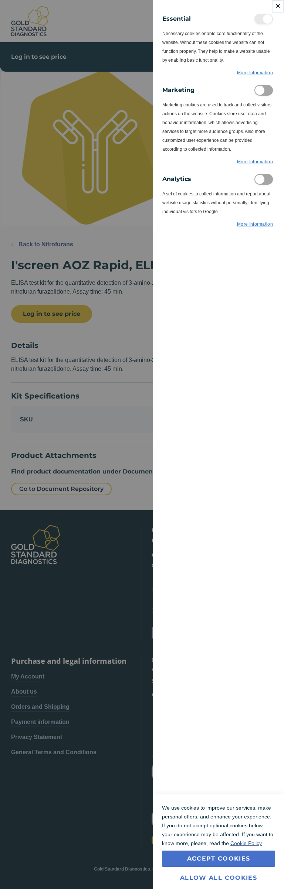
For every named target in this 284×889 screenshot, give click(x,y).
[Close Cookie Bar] (278, 6)
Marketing (263, 90)
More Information (255, 72)
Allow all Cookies (218, 877)
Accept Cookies (218, 858)
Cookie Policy (246, 843)
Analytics (263, 179)
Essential (263, 19)
